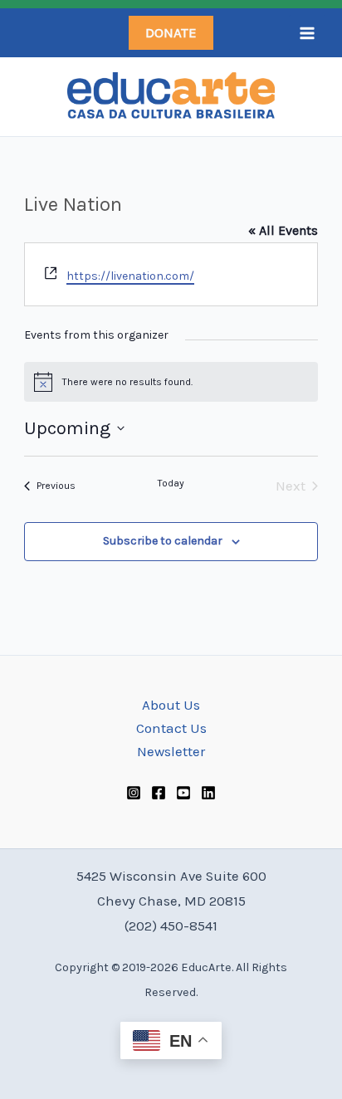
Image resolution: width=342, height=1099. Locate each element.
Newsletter (171, 751)
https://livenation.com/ (130, 276)
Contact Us (171, 728)
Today (171, 483)
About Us (171, 704)
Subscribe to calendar (162, 541)
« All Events (283, 230)
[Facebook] (158, 792)
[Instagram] (133, 792)
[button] (171, 33)
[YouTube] (183, 792)
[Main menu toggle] (307, 33)
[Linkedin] (208, 792)
